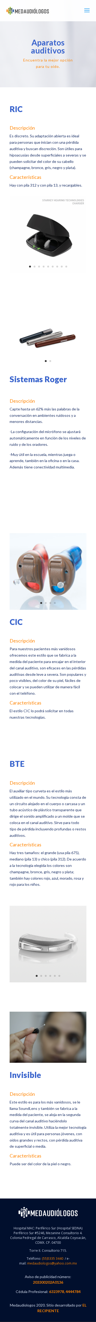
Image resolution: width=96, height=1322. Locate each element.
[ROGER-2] (48, 365)
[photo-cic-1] (48, 608)
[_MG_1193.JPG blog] (48, 1061)
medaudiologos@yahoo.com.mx (52, 1263)
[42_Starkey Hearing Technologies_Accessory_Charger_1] (48, 271)
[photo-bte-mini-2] (48, 980)
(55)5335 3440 (52, 1258)
